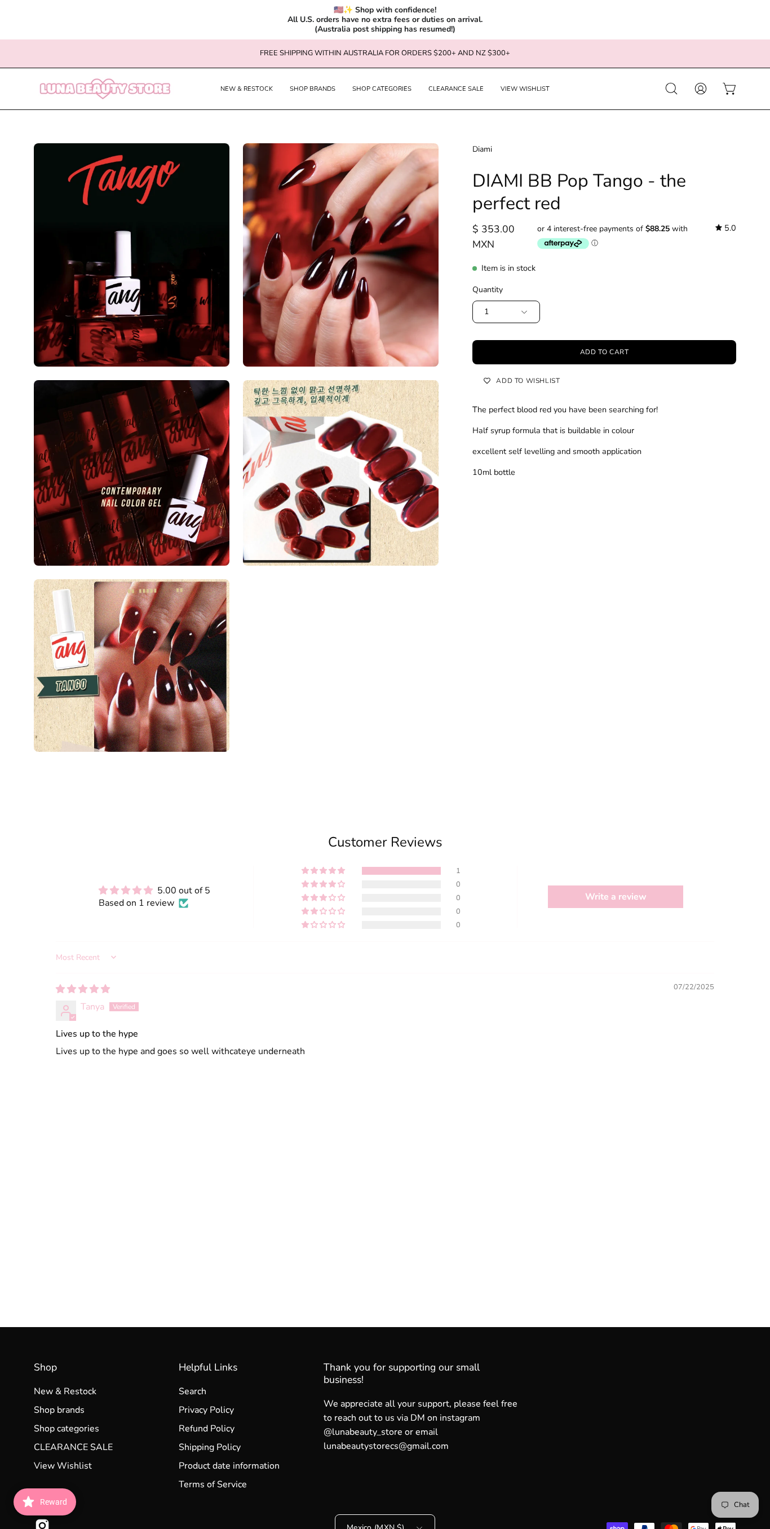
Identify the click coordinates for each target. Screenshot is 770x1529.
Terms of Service (213, 1484)
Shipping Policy (210, 1447)
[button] (246, 88)
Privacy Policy (206, 1410)
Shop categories (66, 1428)
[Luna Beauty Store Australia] (104, 89)
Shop (45, 1367)
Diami (482, 149)
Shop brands (59, 1410)
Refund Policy (206, 1428)
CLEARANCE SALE (73, 1447)
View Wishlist (63, 1466)
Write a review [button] (616, 897)
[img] (725, 228)
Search (192, 1391)
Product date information (229, 1466)
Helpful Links (208, 1367)
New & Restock (65, 1391)
